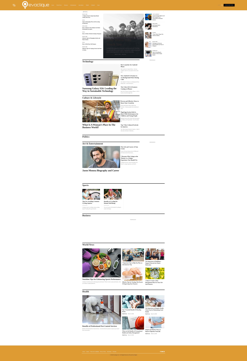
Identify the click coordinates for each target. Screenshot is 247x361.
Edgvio (135, 354)
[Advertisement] (152, 80)
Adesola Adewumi (110, 54)
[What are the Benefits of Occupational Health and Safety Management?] (133, 323)
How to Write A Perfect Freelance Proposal (91, 33)
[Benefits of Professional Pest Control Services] (101, 309)
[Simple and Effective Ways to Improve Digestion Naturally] (154, 322)
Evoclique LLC (116, 354)
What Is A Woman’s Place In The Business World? (98, 126)
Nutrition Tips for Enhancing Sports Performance (101, 279)
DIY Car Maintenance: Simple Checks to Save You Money (99, 11)
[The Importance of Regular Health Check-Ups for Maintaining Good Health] (154, 301)
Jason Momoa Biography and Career (100, 170)
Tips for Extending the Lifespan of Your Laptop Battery (157, 53)
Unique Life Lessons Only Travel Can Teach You (121, 40)
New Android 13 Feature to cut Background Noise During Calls (130, 77)
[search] (222, 5)
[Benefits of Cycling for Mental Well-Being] (113, 194)
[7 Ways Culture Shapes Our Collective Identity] (148, 35)
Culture (154, 32)
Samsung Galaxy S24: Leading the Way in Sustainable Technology (99, 89)
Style (83, 42)
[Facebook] (160, 351)
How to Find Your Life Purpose (89, 44)
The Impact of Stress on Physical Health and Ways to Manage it (158, 44)
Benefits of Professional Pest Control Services (99, 326)
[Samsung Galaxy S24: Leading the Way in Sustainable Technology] (101, 75)
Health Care (84, 14)
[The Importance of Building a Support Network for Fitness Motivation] (154, 254)
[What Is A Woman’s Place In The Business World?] (101, 111)
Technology (154, 50)
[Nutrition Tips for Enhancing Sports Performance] (101, 262)
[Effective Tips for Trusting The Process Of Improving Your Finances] (133, 274)
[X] (161, 351)
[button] (163, 11)
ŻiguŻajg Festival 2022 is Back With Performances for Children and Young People (129, 114)
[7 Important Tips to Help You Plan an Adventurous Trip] (133, 254)
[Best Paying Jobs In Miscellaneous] (148, 26)
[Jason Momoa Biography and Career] (101, 157)
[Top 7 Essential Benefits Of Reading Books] (133, 301)
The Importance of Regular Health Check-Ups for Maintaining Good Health (154, 310)
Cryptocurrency (155, 14)
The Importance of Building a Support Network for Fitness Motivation (153, 263)
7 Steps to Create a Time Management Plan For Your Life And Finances (154, 282)
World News (154, 23)
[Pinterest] (164, 351)
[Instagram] (163, 351)
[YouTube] (162, 351)
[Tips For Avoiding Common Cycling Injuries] (91, 194)
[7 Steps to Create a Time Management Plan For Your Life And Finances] (154, 273)
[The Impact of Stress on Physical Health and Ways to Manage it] (148, 44)
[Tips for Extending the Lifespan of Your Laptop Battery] (148, 53)
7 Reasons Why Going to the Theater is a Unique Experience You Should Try (129, 158)
